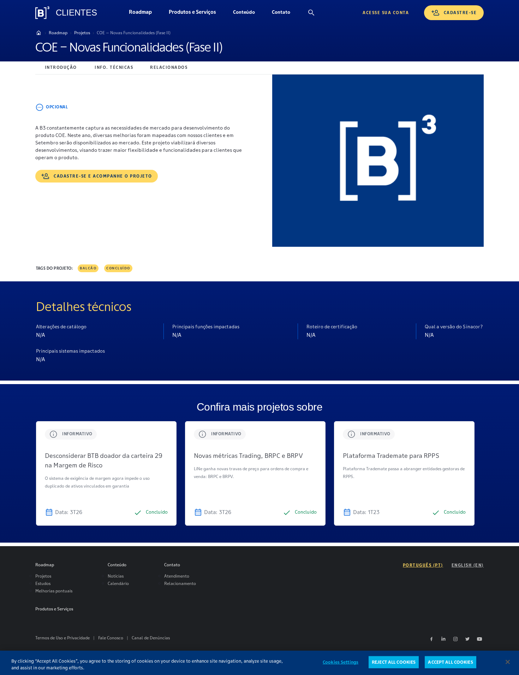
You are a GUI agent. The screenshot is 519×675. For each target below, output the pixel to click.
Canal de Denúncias (151, 637)
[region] (259, 663)
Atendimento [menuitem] (176, 576)
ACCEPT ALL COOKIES (450, 662)
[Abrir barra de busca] (311, 12)
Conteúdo (248, 14)
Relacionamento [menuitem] (180, 583)
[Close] (507, 662)
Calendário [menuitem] (118, 583)
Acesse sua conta (386, 12)
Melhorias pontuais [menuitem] (53, 590)
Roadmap (144, 13)
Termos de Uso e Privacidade (62, 637)
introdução (61, 67)
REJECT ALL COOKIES (394, 662)
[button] (244, 12)
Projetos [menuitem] (43, 576)
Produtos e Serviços (197, 13)
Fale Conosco (110, 637)
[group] (106, 473)
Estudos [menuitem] (42, 583)
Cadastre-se (460, 12)
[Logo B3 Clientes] (42, 12)
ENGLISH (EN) (468, 565)
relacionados (168, 67)
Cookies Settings (340, 662)
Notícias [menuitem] (116, 576)
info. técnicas (114, 67)
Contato (285, 14)
